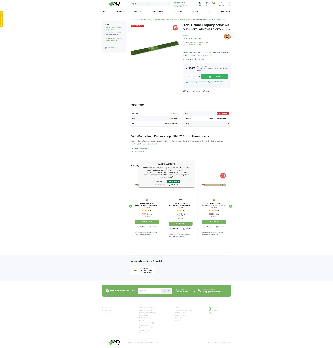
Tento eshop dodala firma (215, 342)
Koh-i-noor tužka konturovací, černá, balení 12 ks (180, 204)
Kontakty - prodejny (181, 315)
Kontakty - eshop (180, 313)
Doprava (141, 320)
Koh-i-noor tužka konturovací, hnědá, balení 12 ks (147, 204)
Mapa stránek (154, 342)
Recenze (177, 320)
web (199, 44)
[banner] (114, 5)
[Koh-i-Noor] (227, 39)
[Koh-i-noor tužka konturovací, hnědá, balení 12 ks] (214, 185)
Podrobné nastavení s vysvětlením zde (166, 185)
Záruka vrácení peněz (145, 328)
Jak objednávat (144, 315)
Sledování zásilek (144, 330)
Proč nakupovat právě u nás (183, 310)
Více (208, 55)
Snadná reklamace (145, 325)
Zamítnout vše (159, 181)
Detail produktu (147, 222)
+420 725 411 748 (179, 3)
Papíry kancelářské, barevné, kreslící (165, 19)
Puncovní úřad (143, 333)
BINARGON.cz (227, 342)
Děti (136, 19)
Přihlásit (166, 290)
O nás (177, 308)
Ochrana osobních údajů (146, 323)
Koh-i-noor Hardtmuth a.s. (199, 42)
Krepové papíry (185, 19)
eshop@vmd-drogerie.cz (180, 5)
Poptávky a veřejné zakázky (147, 313)
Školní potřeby (145, 19)
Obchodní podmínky (145, 310)
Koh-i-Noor (193, 44)
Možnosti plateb (144, 318)
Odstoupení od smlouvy (146, 308)
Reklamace (178, 318)
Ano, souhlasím (174, 181)
